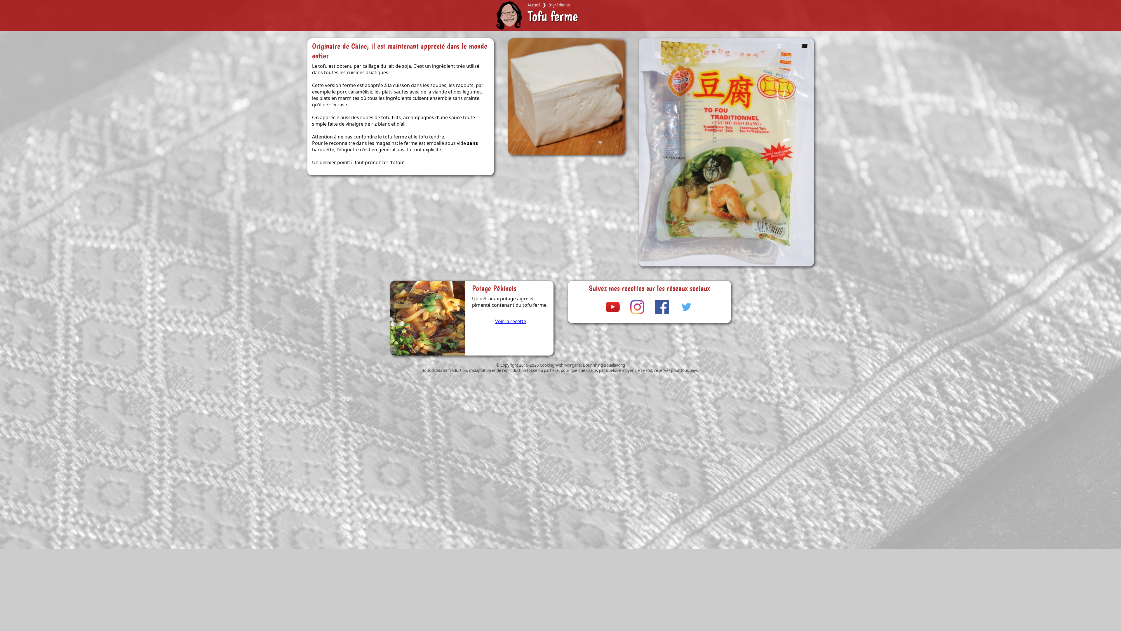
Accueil (534, 5)
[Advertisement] (549, 590)
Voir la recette (510, 321)
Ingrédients (559, 5)
